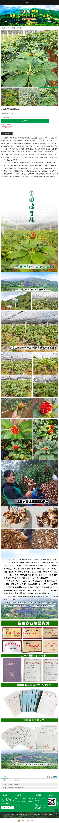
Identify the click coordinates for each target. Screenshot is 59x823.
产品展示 (13, 28)
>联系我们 (17, 805)
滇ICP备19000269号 (48, 814)
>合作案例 (24, 801)
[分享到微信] (56, 777)
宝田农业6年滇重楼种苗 (13, 784)
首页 (8, 28)
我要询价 (26, 121)
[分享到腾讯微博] (53, 777)
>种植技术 (30, 801)
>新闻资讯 (30, 798)
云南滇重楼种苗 (9, 780)
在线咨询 (6, 807)
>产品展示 (17, 801)
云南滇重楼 (3, 780)
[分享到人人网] (55, 777)
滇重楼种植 (16, 780)
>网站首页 (17, 798)
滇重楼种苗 (19, 28)
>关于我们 (24, 798)
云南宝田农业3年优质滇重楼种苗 (15, 787)
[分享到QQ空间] (49, 777)
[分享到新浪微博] (51, 777)
